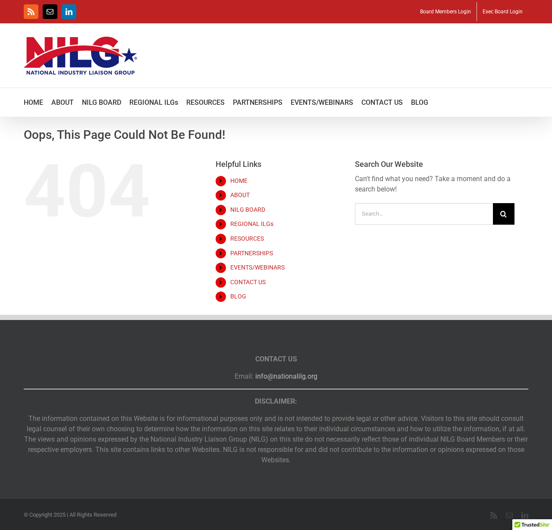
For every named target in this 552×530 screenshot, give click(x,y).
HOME (239, 180)
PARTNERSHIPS (251, 253)
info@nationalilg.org (286, 376)
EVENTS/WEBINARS (257, 267)
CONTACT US (248, 282)
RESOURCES (247, 238)
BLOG (238, 296)
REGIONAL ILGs (251, 223)
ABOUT (240, 194)
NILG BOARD (247, 209)
